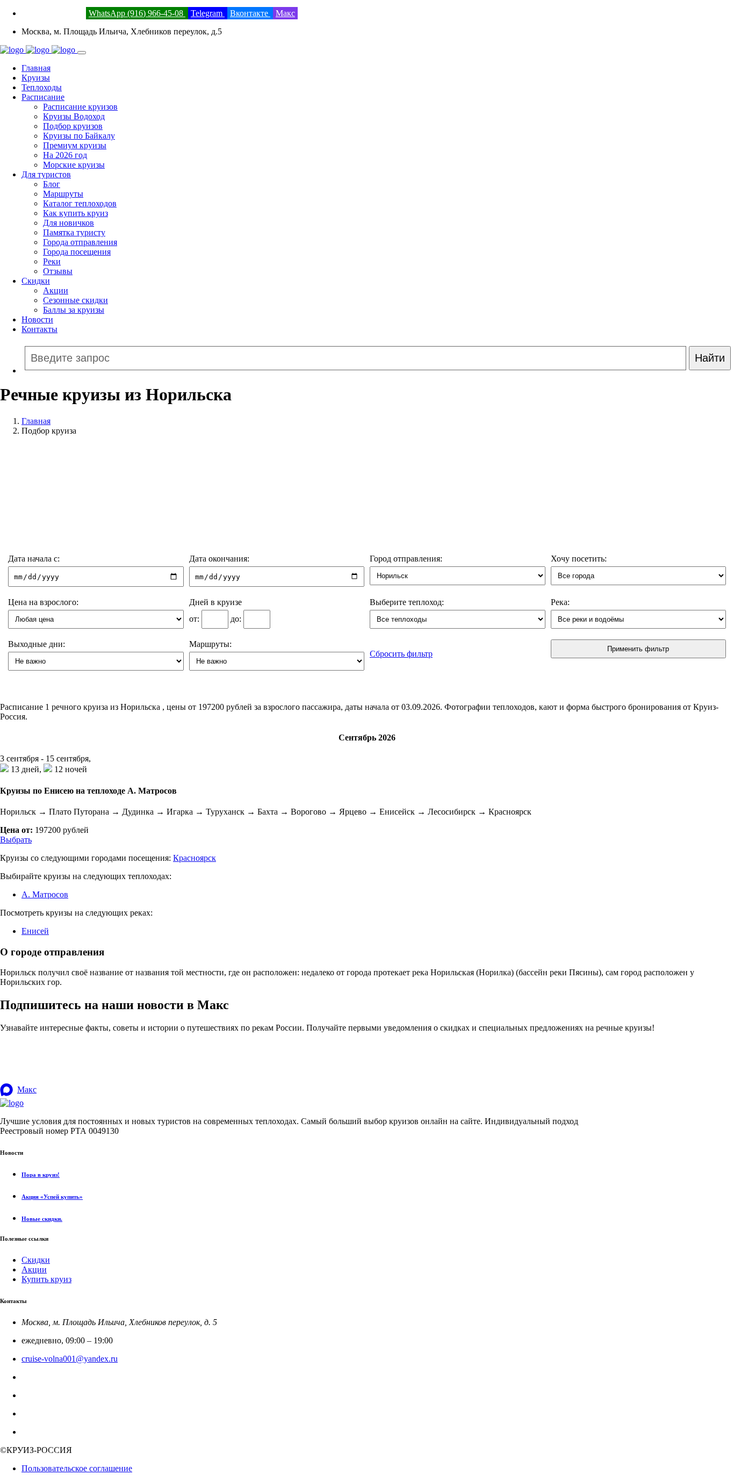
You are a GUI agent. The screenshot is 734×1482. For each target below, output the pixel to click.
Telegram (208, 13)
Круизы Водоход (74, 116)
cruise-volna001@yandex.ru (69, 1358)
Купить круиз (46, 1279)
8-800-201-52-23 (50, 1377)
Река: (560, 602)
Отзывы (58, 271)
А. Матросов (44, 894)
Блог (51, 184)
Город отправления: (406, 558)
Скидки (35, 280)
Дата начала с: (34, 558)
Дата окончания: (219, 558)
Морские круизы (74, 164)
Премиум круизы (74, 145)
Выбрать (16, 839)
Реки (52, 261)
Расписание (42, 97)
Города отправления (80, 242)
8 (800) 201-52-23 (52, 13)
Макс (285, 13)
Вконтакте (250, 13)
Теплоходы (41, 87)
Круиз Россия (46, 1395)
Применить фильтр (638, 649)
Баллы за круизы (73, 309)
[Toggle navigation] (81, 52)
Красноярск (194, 857)
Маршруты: (210, 644)
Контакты (39, 329)
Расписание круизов (80, 106)
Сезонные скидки (75, 300)
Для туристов (46, 174)
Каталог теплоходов (80, 203)
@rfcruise (38, 1413)
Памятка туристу (74, 232)
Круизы (35, 77)
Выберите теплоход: (407, 602)
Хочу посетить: (579, 558)
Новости (37, 319)
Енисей (35, 931)
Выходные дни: (36, 644)
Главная (36, 68)
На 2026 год (65, 155)
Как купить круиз (75, 213)
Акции (55, 290)
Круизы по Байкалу (79, 135)
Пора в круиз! (40, 1174)
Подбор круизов (73, 126)
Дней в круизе (215, 602)
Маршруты (63, 193)
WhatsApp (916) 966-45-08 (137, 13)
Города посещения (77, 251)
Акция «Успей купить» (52, 1196)
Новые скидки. (41, 1218)
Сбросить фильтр (401, 653)
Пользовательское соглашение (76, 1468)
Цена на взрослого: (43, 602)
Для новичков (68, 222)
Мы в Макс (42, 1431)
